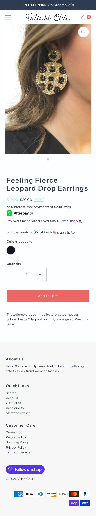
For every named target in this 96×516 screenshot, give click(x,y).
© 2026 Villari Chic (19, 479)
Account (12, 398)
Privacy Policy (16, 447)
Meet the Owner (18, 413)
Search (11, 393)
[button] (48, 232)
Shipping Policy (17, 442)
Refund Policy (16, 437)
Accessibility (15, 408)
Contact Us (14, 432)
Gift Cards (13, 403)
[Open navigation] (8, 17)
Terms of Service (18, 452)
